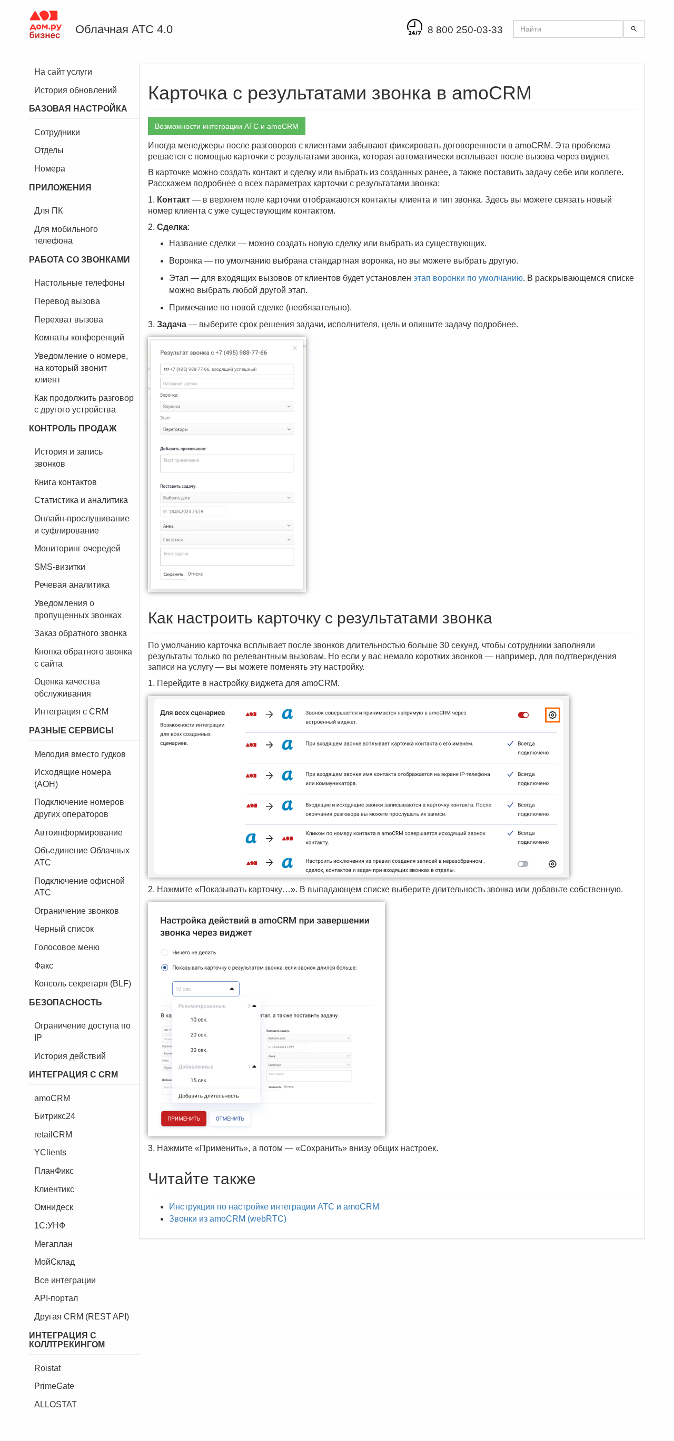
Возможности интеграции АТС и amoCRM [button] (227, 126)
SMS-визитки (59, 566)
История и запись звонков (68, 457)
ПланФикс (54, 1170)
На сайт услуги (63, 71)
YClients (50, 1152)
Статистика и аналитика (81, 500)
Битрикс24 (54, 1116)
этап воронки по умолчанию (468, 278)
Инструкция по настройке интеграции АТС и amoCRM (274, 1206)
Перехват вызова (68, 319)
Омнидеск (53, 1207)
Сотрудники (57, 132)
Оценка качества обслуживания (67, 687)
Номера (49, 168)
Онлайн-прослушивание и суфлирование (82, 524)
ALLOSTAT (55, 1404)
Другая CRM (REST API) (81, 1316)
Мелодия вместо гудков (80, 754)
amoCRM (52, 1098)
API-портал (56, 1298)
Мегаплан (53, 1244)
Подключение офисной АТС (79, 887)
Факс (43, 965)
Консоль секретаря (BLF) (82, 983)
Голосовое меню (67, 947)
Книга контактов (65, 482)
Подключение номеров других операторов (79, 808)
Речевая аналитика (72, 584)
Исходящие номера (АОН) (72, 778)
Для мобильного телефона (66, 235)
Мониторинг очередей (77, 548)
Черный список (64, 928)
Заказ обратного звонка (80, 633)
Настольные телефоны (79, 282)
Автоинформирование (78, 832)
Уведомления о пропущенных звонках (78, 609)
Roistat (47, 1368)
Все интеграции (65, 1280)
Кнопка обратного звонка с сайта (83, 657)
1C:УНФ (49, 1225)
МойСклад (54, 1261)
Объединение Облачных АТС (82, 856)
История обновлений (75, 90)
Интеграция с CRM (71, 711)
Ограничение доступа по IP (82, 1031)
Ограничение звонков (76, 910)
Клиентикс (54, 1189)
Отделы (49, 150)
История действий (70, 1056)
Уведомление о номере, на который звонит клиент (81, 367)
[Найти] (634, 29)
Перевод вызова (67, 301)
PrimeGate (54, 1386)
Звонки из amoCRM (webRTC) (227, 1218)
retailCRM (53, 1134)
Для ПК (48, 210)
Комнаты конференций (79, 337)
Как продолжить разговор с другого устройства (84, 404)
